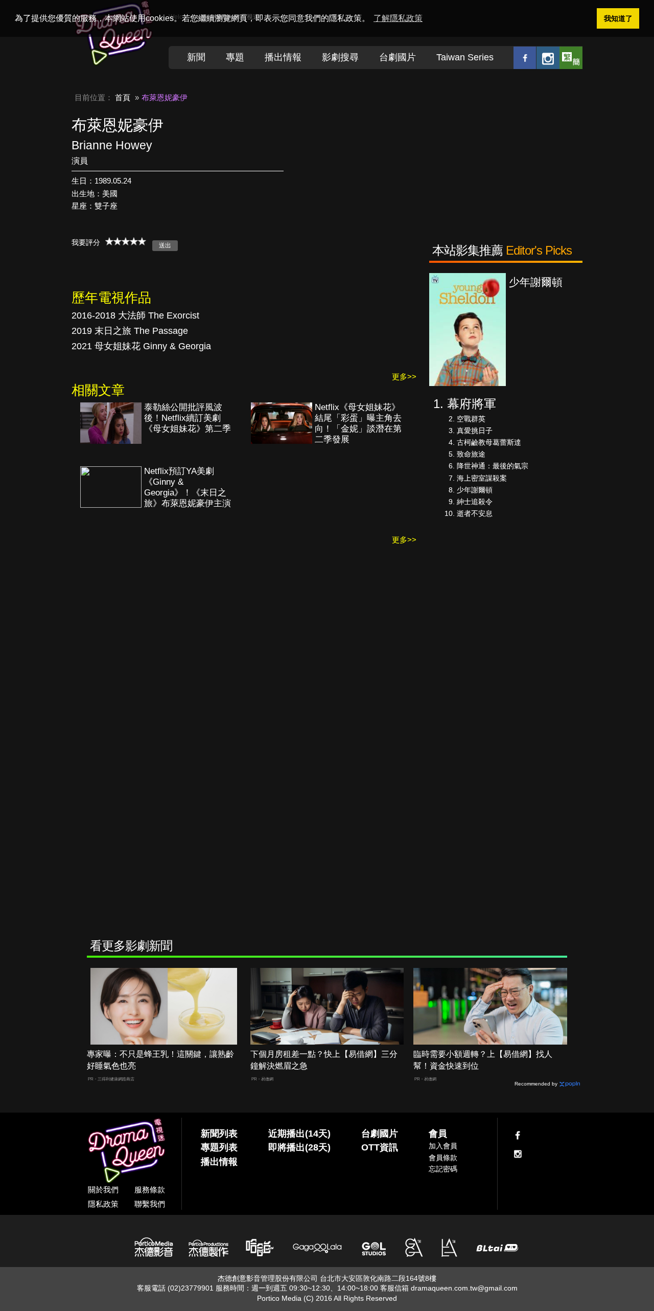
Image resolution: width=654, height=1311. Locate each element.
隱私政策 (103, 1204)
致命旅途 (471, 454)
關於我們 (103, 1189)
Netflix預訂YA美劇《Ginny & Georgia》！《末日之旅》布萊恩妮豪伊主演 (187, 487)
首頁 (122, 97)
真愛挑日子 (475, 430)
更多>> (404, 376)
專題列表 (219, 1147)
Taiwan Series (465, 57)
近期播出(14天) (299, 1133)
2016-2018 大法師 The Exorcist (135, 315)
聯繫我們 (149, 1204)
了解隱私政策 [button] (398, 18)
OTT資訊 (379, 1147)
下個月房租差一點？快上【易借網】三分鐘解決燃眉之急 (324, 1060)
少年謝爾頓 (475, 490)
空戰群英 (471, 419)
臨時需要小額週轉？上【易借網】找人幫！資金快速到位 (482, 1060)
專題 (235, 57)
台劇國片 (397, 57)
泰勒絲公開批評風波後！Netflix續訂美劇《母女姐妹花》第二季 (187, 418)
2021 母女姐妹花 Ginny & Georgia (141, 346)
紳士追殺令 (475, 502)
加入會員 (443, 1146)
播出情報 (283, 57)
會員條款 (443, 1158)
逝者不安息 (475, 513)
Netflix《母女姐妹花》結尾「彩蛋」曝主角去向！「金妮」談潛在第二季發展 (358, 423)
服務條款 (149, 1189)
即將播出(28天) (299, 1147)
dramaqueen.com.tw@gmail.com (464, 1288)
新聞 (196, 57)
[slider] (125, 241)
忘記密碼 (443, 1169)
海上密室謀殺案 (482, 478)
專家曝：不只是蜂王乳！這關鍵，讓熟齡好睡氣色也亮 (160, 1060)
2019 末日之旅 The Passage (130, 331)
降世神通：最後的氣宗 (492, 466)
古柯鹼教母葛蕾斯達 (489, 442)
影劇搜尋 (340, 57)
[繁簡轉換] (570, 57)
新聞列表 (219, 1133)
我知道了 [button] (618, 18)
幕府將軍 (471, 404)
